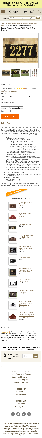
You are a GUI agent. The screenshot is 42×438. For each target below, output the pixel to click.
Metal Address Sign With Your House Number (25, 215)
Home (3, 23)
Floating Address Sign (26, 257)
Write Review (13, 91)
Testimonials (21, 395)
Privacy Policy (21, 407)
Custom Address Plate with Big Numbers (26, 236)
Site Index (21, 404)
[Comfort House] (21, 11)
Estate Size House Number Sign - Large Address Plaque (25, 303)
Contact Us (6, 423)
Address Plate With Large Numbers (25, 280)
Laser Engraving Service (21, 374)
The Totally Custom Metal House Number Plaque (26, 248)
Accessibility (21, 389)
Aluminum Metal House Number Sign (26, 291)
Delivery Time (5, 123)
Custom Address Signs (21, 377)
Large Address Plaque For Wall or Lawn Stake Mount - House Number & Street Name (26, 315)
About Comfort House (21, 371)
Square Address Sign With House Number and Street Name (25, 270)
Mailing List (21, 401)
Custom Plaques (21, 380)
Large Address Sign (25, 224)
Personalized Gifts (21, 383)
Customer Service (21, 392)
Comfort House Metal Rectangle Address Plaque (25, 204)
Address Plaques (11, 23)
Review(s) (4, 91)
